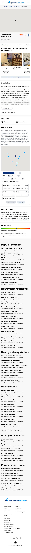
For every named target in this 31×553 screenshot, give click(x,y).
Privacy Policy (18, 508)
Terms (16, 510)
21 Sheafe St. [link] (24, 6)
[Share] (28, 35)
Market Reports (7, 530)
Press (5, 512)
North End (16, 6)
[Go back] (2, 2)
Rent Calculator (7, 522)
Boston (10, 6)
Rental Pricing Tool (8, 532)
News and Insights (8, 526)
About (5, 508)
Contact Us (6, 510)
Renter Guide (7, 520)
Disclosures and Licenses (8, 514)
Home (5, 6)
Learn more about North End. (20, 220)
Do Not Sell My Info (20, 512)
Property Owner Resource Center (12, 528)
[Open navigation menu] (28, 2)
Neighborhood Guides (9, 524)
